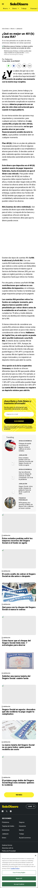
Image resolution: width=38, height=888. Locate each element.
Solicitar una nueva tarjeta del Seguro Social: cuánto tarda (16, 677)
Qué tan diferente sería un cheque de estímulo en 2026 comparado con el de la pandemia (26, 475)
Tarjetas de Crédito (8, 826)
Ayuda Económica (25, 441)
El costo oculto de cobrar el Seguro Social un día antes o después (19, 575)
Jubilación (19, 28)
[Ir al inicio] (10, 806)
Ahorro (5, 8)
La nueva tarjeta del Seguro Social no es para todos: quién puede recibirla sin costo (18, 747)
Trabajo (23, 8)
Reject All (19, 878)
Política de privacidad (10, 427)
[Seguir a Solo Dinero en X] (7, 811)
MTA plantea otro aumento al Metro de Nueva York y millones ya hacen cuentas (26, 505)
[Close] (35, 855)
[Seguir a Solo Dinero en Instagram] (11, 811)
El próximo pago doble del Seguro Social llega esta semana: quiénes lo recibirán (18, 782)
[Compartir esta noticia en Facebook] (14, 66)
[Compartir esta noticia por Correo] (24, 66)
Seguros (21, 822)
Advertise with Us (7, 848)
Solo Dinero (5, 28)
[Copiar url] (29, 66)
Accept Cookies (19, 884)
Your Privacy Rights (19, 872)
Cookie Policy (15, 868)
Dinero (14, 8)
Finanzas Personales (23, 499)
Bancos (21, 830)
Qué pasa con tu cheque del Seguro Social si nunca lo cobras (19, 608)
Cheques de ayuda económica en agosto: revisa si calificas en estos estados (25, 447)
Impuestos (22, 826)
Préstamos (5, 822)
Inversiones (5, 830)
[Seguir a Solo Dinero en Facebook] (3, 811)
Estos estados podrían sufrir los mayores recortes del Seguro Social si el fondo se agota (26, 461)
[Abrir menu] (3, 4)
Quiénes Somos (7, 845)
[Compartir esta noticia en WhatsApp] (8, 66)
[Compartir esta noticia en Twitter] (19, 66)
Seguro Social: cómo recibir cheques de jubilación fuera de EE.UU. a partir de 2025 (26, 490)
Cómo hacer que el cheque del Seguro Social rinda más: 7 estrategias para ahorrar (16, 642)
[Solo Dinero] (19, 4)
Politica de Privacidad (9, 851)
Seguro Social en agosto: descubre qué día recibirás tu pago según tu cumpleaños (18, 711)
